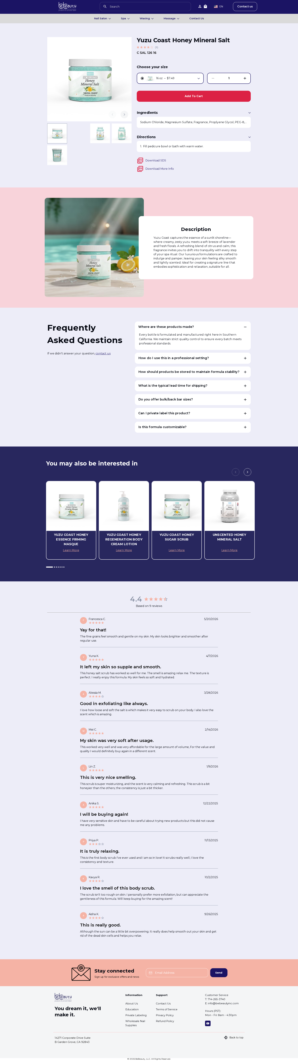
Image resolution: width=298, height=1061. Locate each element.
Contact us (245, 6)
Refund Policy (165, 1021)
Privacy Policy (165, 1015)
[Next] (124, 114)
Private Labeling (136, 1015)
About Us (131, 1003)
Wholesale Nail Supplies (135, 1023)
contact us (103, 353)
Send (218, 972)
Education (132, 1009)
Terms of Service (166, 1009)
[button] (193, 327)
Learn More (71, 550)
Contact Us (196, 18)
